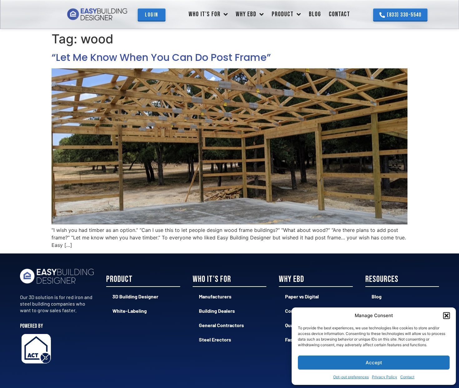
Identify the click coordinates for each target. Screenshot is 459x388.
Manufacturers (215, 296)
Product (283, 14)
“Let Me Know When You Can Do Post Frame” (161, 57)
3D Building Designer (135, 296)
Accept (374, 363)
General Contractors (221, 325)
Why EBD (246, 14)
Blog (315, 14)
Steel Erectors (215, 339)
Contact (407, 377)
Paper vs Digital (302, 296)
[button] (446, 315)
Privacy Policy (384, 377)
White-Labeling (129, 311)
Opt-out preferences (351, 377)
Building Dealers (217, 311)
